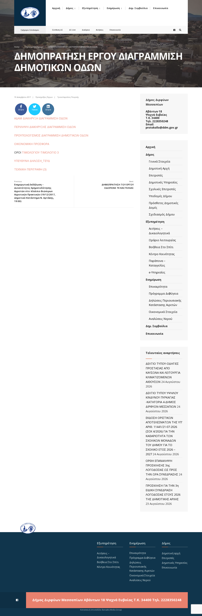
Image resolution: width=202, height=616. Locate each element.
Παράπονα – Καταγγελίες (157, 263)
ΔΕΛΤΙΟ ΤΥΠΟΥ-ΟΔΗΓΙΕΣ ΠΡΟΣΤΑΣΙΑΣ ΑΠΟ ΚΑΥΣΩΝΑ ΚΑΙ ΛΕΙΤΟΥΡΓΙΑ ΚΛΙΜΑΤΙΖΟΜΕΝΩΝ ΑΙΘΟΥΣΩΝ (163, 373)
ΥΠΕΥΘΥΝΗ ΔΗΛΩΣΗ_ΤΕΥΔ (32, 161)
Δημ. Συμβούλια (138, 8)
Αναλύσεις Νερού (160, 319)
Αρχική (56, 8)
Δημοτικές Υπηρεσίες (163, 182)
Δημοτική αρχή (171, 553)
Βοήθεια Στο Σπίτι (161, 247)
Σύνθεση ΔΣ (57, 30)
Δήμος (69, 8)
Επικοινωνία (160, 8)
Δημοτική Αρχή (159, 168)
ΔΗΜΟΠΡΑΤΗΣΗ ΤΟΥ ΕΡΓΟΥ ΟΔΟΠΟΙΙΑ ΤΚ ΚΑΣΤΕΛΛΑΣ (118, 184)
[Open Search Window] (180, 30)
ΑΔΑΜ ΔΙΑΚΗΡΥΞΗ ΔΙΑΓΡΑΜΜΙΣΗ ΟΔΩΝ (41, 118)
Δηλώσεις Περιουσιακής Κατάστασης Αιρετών (165, 303)
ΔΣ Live (72, 30)
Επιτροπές (156, 175)
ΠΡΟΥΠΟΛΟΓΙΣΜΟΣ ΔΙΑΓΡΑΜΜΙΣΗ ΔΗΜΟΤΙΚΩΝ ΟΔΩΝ (51, 135)
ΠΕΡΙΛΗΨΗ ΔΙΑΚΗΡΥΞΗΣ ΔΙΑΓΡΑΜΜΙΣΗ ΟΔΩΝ (45, 127)
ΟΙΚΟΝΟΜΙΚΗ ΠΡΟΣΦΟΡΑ (31, 144)
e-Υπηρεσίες (157, 272)
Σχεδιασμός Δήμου (162, 214)
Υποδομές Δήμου (160, 196)
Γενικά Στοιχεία (159, 161)
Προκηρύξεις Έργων (34, 47)
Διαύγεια (86, 30)
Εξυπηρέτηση (90, 8)
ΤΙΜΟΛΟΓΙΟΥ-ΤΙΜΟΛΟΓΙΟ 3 (40, 152)
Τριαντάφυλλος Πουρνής (68, 97)
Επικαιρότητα (158, 286)
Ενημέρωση (113, 8)
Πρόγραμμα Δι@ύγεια (163, 293)
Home (16, 47)
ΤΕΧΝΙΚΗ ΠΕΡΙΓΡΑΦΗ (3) (30, 169)
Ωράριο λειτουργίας (162, 240)
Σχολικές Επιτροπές (162, 189)
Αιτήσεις (99, 30)
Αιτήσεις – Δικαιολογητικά (159, 231)
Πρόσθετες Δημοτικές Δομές (163, 205)
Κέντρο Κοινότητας (162, 254)
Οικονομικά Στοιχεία (163, 312)
